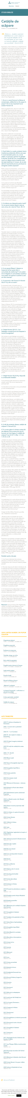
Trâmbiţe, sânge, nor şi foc (11, 655)
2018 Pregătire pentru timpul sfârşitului (14, 895)
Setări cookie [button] (11, 1095)
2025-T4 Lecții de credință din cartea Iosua (14, 747)
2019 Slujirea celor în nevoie (11, 869)
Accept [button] (18, 1095)
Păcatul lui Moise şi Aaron (10, 680)
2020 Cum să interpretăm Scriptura (13, 854)
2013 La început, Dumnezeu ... (12, 1002)
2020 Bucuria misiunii (9, 849)
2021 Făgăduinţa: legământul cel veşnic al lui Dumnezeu (15, 833)
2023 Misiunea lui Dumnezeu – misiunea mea (14, 784)
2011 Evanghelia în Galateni (11, 1027)
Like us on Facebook (9, 1080)
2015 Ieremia (7, 947)
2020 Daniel (7, 859)
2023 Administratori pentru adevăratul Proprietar (14, 793)
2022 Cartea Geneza (9, 817)
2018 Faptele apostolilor (10, 900)
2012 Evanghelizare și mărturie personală (15, 1017)
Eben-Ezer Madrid (14, 4)
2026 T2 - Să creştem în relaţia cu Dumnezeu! (13, 735)
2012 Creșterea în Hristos (10, 1007)
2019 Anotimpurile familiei (11, 874)
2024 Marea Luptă (9, 758)
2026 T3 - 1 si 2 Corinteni (10, 731)
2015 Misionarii (8, 952)
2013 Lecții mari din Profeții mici (12, 997)
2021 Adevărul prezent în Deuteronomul (15, 839)
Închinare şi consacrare (10, 650)
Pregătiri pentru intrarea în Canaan (13, 665)
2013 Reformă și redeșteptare (12, 992)
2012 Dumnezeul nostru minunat (12, 1022)
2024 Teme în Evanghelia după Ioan (13, 763)
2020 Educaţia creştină (10, 844)
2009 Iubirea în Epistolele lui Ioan (13, 1067)
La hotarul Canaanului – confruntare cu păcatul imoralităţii (14, 691)
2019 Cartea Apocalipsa (10, 879)
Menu (26, 3)
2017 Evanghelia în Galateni (11, 912)
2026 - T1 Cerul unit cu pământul (12, 726)
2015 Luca (6, 957)
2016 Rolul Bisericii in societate (12, 932)
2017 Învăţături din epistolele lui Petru (14, 917)
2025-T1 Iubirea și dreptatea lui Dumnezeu (12, 723)
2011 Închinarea (8, 1032)
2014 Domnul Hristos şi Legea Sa (13, 977)
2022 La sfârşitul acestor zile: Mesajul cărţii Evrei (14, 800)
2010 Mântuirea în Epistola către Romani (15, 1057)
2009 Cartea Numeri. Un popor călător (14, 1062)
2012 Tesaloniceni (8, 1012)
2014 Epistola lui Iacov (10, 967)
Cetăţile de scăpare (9, 702)
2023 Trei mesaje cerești (10, 778)
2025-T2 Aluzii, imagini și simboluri (13, 741)
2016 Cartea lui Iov (9, 942)
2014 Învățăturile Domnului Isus (12, 972)
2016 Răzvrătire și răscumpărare (12, 937)
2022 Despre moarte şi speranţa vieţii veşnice (14, 806)
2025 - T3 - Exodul (9, 753)
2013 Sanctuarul (8, 987)
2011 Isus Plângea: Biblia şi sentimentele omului (15, 1045)
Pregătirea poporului (9, 645)
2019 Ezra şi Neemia (9, 864)
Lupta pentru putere (9, 670)
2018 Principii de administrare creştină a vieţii (15, 890)
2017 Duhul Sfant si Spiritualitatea (13, 922)
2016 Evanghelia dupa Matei (11, 927)
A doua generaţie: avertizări (11, 697)
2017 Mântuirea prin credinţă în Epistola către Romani (15, 906)
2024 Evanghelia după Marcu (12, 768)
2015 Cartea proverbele (10, 962)
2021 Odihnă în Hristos (10, 822)
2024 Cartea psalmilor (10, 773)
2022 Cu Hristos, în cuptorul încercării (14, 812)
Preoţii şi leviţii (7, 675)
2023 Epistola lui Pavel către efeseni (13, 787)
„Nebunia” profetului (9, 685)
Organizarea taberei (9, 640)
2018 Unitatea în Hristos (10, 884)
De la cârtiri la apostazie (10, 660)
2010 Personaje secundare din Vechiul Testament (14, 1051)
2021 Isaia (6, 827)
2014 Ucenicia (7, 982)
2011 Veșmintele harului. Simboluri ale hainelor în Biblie (14, 1038)
